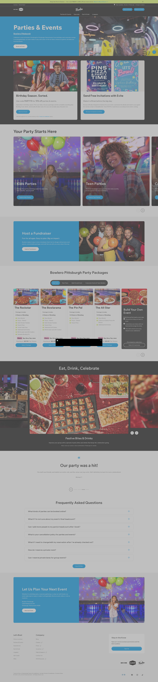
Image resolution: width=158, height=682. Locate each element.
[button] (100, 340)
